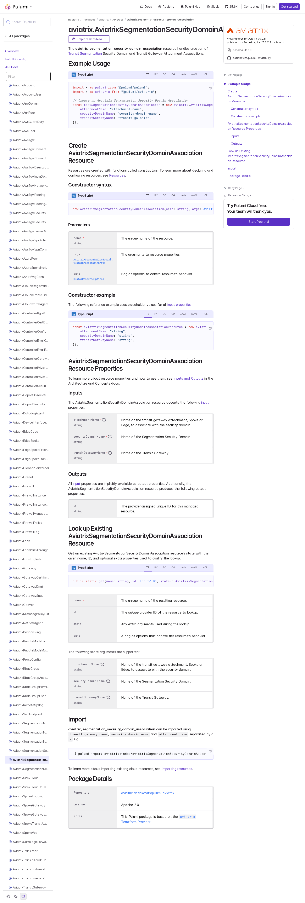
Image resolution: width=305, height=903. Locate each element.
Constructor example (246, 116)
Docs (148, 6)
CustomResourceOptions (88, 279)
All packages (19, 36)
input (205, 402)
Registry (168, 6)
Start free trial (259, 221)
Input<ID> (148, 581)
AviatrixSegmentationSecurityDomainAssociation (160, 19)
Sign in (270, 6)
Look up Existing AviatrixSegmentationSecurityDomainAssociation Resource (260, 156)
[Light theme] (8, 896)
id (74, 506)
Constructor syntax (244, 108)
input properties (179, 305)
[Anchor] (113, 63)
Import (232, 168)
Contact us (251, 6)
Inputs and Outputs (188, 378)
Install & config (15, 59)
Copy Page (235, 188)
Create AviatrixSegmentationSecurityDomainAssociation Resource (260, 96)
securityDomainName (89, 436)
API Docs (11, 67)
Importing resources (177, 769)
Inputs (235, 136)
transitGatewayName (89, 452)
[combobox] (26, 22)
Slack (215, 6)
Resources (117, 175)
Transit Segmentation (85, 53)
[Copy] (210, 88)
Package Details (239, 176)
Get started (289, 6)
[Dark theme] (15, 896)
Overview (12, 51)
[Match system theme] (23, 896)
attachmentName (86, 419)
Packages (89, 19)
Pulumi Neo (192, 6)
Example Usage (239, 84)
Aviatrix (104, 19)
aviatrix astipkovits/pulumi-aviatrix (147, 793)
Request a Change (239, 195)
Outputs (236, 143)
